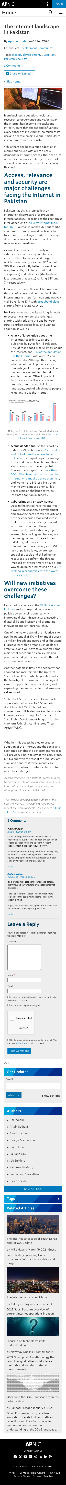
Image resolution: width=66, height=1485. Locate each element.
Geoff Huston (18, 1133)
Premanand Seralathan (24, 1174)
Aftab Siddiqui (18, 1126)
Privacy (12, 1472)
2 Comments (12, 65)
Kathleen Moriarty (21, 1167)
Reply (10, 866)
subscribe (20, 1043)
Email (10, 986)
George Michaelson (22, 1140)
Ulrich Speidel (18, 1181)
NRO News (54, 1472)
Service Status (22, 1476)
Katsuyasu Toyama (23, 1304)
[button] (50, 12)
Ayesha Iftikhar (18, 41)
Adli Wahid (16, 1119)
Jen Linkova (17, 1147)
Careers (36, 1476)
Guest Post (48, 54)
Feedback (49, 1476)
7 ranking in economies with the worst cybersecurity (36, 571)
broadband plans (48, 301)
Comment (13, 941)
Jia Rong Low (17, 1153)
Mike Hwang (19, 1249)
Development (28, 48)
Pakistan (9, 58)
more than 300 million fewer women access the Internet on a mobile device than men (35, 474)
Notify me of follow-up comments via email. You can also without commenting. (32, 1042)
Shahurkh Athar (15, 874)
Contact (24, 1472)
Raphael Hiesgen (21, 1407)
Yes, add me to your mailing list (25, 1005)
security (21, 58)
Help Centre (38, 1472)
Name (11, 975)
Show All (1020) (33, 1189)
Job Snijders (17, 1160)
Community (45, 48)
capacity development (25, 54)
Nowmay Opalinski (23, 1351)
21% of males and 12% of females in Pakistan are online (35, 454)
